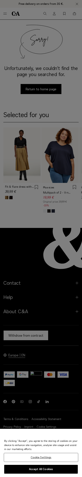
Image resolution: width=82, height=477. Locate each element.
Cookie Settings (41, 457)
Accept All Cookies (41, 469)
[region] (41, 453)
